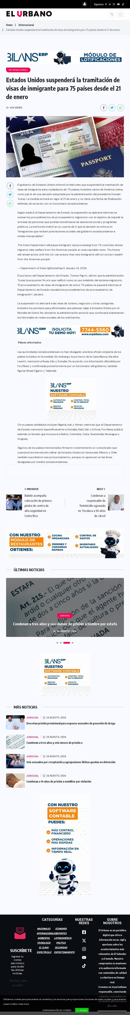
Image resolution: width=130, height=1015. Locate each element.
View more (24, 1004)
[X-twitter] (84, 940)
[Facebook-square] (84, 932)
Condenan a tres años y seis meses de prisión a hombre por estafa (65, 623)
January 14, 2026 (76, 268)
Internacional (26, 25)
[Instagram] (84, 949)
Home (9, 25)
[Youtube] (84, 957)
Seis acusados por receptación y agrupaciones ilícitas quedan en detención (70, 762)
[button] (57, 643)
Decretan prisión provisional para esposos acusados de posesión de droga (70, 723)
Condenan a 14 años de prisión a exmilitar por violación (58, 781)
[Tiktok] (84, 966)
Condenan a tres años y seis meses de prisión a (54, 742)
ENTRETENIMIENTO (64, 952)
